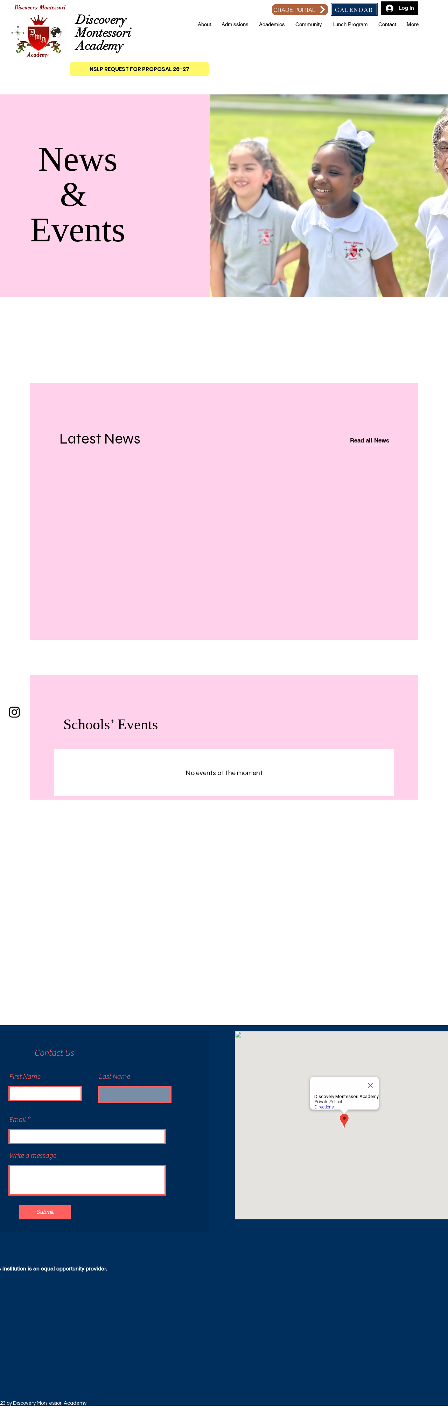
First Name (24, 1076)
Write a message (32, 1155)
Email (17, 1119)
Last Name (114, 1076)
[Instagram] (14, 712)
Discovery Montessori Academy (103, 32)
